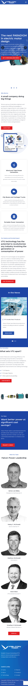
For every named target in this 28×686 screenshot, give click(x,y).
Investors (18, 672)
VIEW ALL (14, 633)
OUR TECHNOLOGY (8, 281)
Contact (18, 675)
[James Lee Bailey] (14, 475)
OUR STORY (6, 128)
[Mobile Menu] (26, 2)
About (4, 672)
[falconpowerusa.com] (8, 2)
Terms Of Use (11, 682)
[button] (2, 47)
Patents (18, 670)
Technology (5, 675)
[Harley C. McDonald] (14, 509)
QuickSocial (11, 684)
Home (4, 670)
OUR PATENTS (6, 380)
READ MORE (8, 333)
